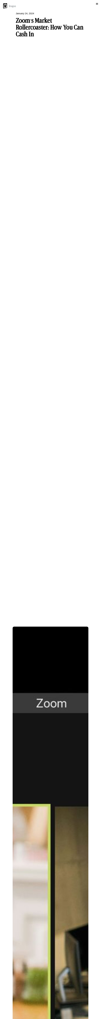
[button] (97, 6)
